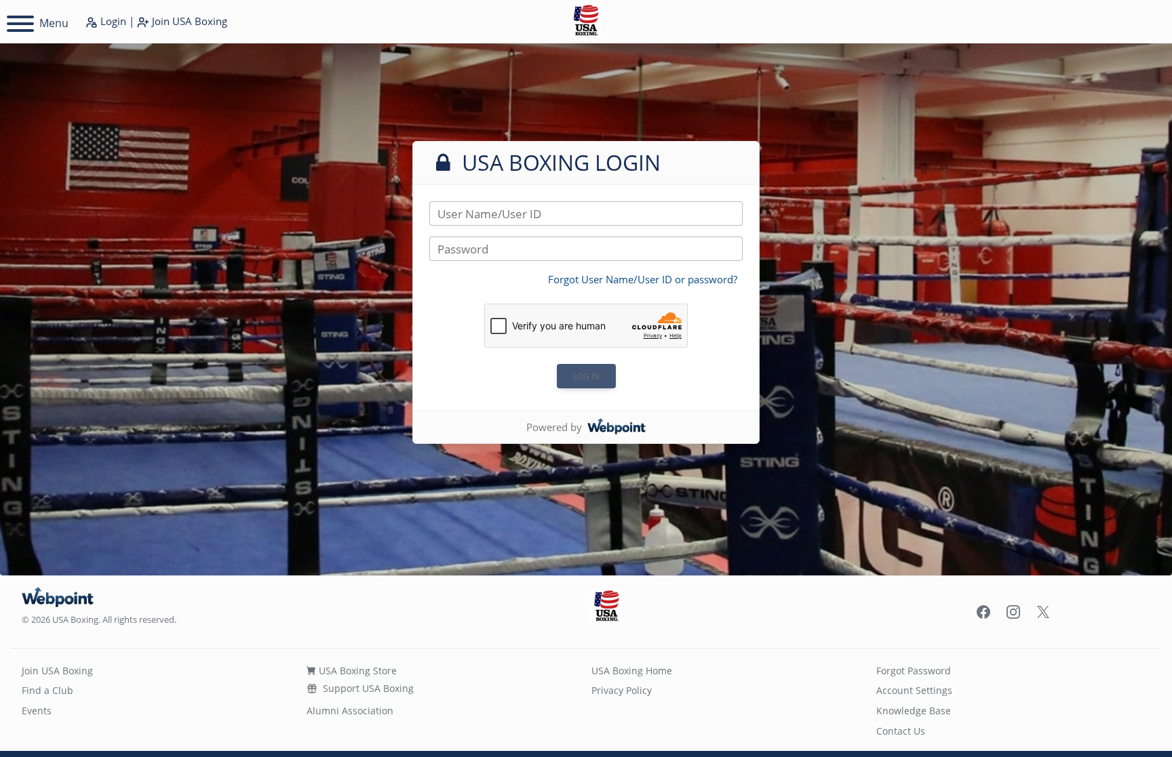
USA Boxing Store (356, 670)
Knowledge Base (913, 710)
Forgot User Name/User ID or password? (642, 279)
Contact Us (900, 730)
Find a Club (47, 690)
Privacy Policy (621, 690)
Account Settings (914, 690)
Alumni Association (350, 710)
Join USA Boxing (57, 670)
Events (37, 710)
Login (112, 21)
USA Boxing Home (631, 670)
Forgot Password (913, 670)
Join (188, 21)
